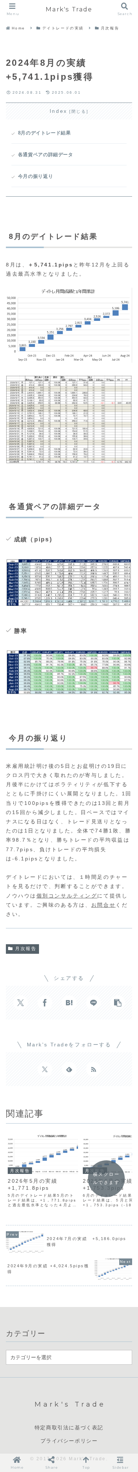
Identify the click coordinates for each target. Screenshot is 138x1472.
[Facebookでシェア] (45, 1002)
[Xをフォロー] (45, 1069)
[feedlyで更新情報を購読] (69, 1069)
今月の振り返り (35, 176)
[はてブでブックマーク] (69, 1002)
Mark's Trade (69, 9)
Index (58, 111)
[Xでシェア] (20, 1002)
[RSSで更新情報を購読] (93, 1069)
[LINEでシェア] (93, 1002)
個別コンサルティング (67, 896)
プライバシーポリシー (69, 1440)
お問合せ (103, 905)
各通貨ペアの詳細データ (45, 154)
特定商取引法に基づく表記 (69, 1427)
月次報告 (25, 948)
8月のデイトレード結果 (44, 133)
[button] (117, 1002)
